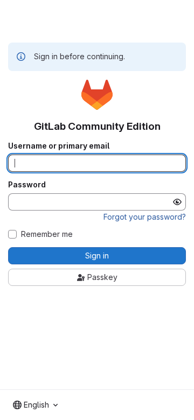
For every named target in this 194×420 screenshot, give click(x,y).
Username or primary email (58, 146)
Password (27, 184)
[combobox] (35, 404)
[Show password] (177, 202)
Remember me (47, 234)
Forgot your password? (144, 216)
